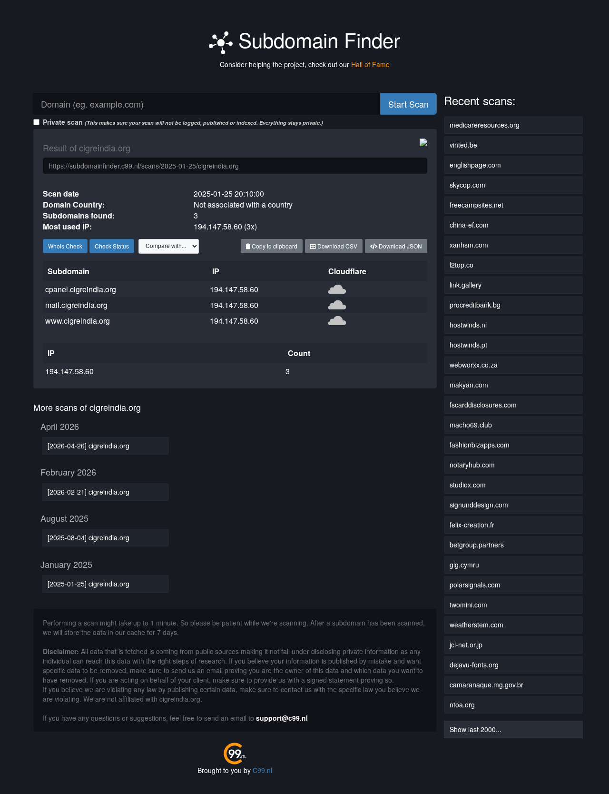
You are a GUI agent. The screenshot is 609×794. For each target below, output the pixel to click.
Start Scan (408, 104)
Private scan (183, 122)
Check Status (112, 246)
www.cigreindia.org (77, 320)
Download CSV (336, 246)
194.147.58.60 (234, 289)
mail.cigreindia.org (76, 304)
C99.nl (262, 770)
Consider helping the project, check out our (305, 64)
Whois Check (65, 246)
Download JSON (399, 246)
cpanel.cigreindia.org (80, 289)
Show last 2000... (475, 729)
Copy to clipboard (273, 246)
